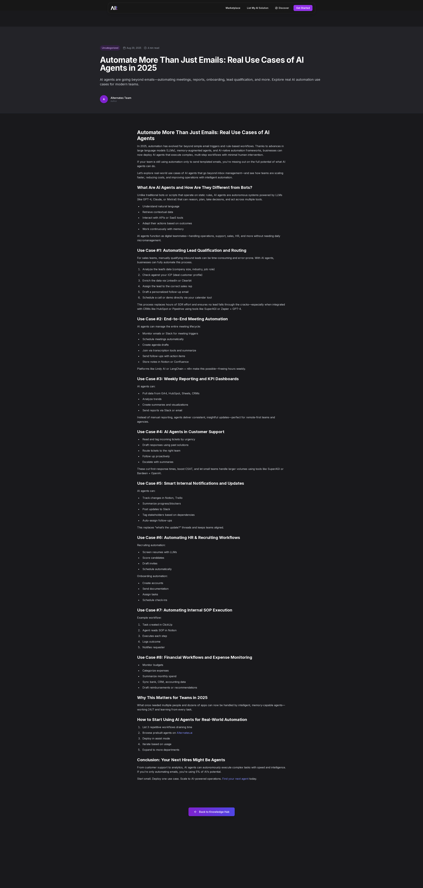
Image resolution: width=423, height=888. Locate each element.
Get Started (303, 7)
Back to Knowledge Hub (214, 811)
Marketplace (233, 7)
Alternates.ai (184, 732)
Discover (284, 7)
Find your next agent (235, 778)
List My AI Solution (257, 7)
